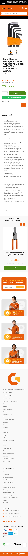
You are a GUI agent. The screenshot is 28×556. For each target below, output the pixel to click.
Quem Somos (6, 474)
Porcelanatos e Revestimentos (10, 401)
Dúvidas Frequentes (8, 477)
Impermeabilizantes (8, 409)
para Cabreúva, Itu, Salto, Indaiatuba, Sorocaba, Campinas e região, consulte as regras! (14, 3)
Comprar (17, 93)
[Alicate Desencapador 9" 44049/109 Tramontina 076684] (15, 248)
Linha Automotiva (7, 437)
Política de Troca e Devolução (10, 497)
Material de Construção (8, 440)
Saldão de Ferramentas (8, 453)
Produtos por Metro (7, 450)
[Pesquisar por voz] (2, 13)
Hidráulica (5, 406)
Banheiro (5, 411)
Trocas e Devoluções (8, 482)
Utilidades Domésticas (8, 458)
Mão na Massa (6, 398)
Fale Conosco (6, 472)
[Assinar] (20, 287)
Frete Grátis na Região (8, 479)
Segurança (5, 456)
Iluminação (5, 432)
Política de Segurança (8, 485)
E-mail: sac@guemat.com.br (13, 516)
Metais (4, 443)
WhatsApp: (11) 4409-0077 (12, 513)
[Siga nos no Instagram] (12, 521)
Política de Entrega (7, 495)
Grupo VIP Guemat (7, 502)
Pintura (4, 445)
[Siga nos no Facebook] (4, 521)
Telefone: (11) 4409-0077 (12, 510)
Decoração (5, 422)
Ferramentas (6, 430)
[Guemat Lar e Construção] (7, 8)
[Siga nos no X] (6, 521)
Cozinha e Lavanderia (8, 419)
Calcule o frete (6, 101)
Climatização (6, 417)
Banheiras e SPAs (7, 414)
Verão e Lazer (6, 461)
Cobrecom (5, 500)
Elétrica (5, 404)
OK (23, 105)
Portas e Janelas (7, 448)
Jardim (4, 435)
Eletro (4, 424)
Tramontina (6, 57)
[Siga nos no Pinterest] (15, 521)
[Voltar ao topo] (25, 545)
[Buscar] (24, 13)
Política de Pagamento (8, 492)
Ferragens (5, 427)
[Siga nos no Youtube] (9, 521)
